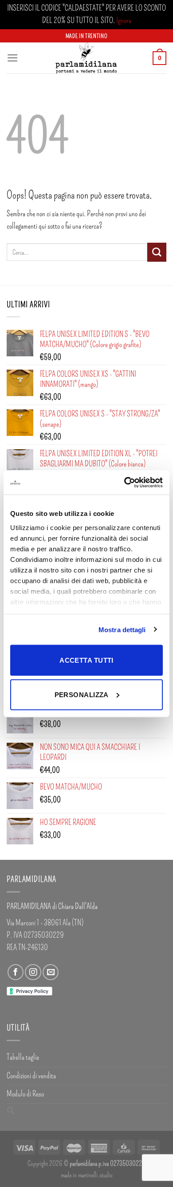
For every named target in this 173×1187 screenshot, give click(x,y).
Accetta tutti (86, 660)
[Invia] (156, 252)
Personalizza (82, 694)
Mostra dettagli (122, 629)
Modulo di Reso (25, 1094)
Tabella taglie (23, 1057)
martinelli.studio (95, 1175)
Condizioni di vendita (31, 1075)
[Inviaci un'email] (51, 972)
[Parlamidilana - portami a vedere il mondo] (87, 57)
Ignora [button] (123, 20)
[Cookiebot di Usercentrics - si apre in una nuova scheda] (124, 482)
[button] (11, 1111)
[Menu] (13, 57)
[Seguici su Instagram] (33, 972)
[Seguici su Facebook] (16, 972)
